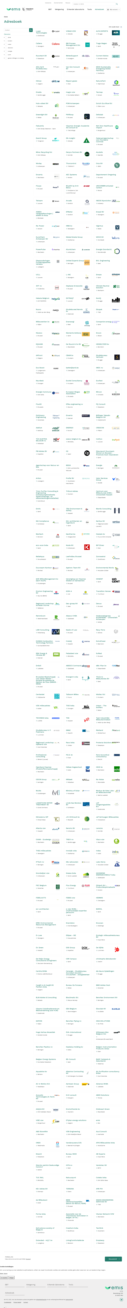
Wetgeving (59, 9)
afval (9, 37)
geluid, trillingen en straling (16, 58)
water (9, 44)
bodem (10, 41)
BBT (50, 9)
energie (10, 51)
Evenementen (58, 3)
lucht (9, 54)
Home (6, 16)
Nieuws (67, 3)
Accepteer (4, 1289)
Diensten (7, 34)
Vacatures (48, 3)
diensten (10, 47)
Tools (89, 9)
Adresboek (99, 9)
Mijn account (113, 9)
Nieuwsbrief (113, 1271)
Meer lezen (3, 1285)
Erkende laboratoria (75, 9)
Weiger (11, 1289)
